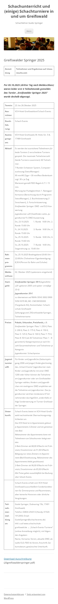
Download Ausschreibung (18, 558)
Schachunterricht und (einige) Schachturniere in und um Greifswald (29, 11)
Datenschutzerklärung (14, 594)
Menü (29, 31)
